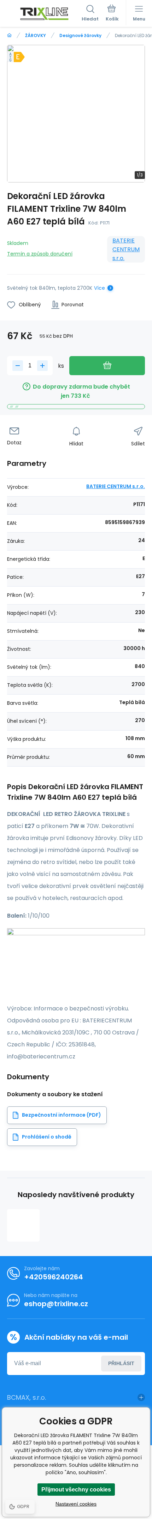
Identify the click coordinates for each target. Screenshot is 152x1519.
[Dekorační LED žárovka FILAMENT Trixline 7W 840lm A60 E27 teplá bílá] (23, 1225)
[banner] (44, 14)
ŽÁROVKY (35, 35)
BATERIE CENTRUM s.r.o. (126, 249)
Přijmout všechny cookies (76, 1490)
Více (99, 288)
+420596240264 (53, 1277)
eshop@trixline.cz (56, 1304)
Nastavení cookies (76, 1504)
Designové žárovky (80, 35)
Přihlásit (121, 1363)
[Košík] (112, 14)
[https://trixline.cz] (9, 35)
